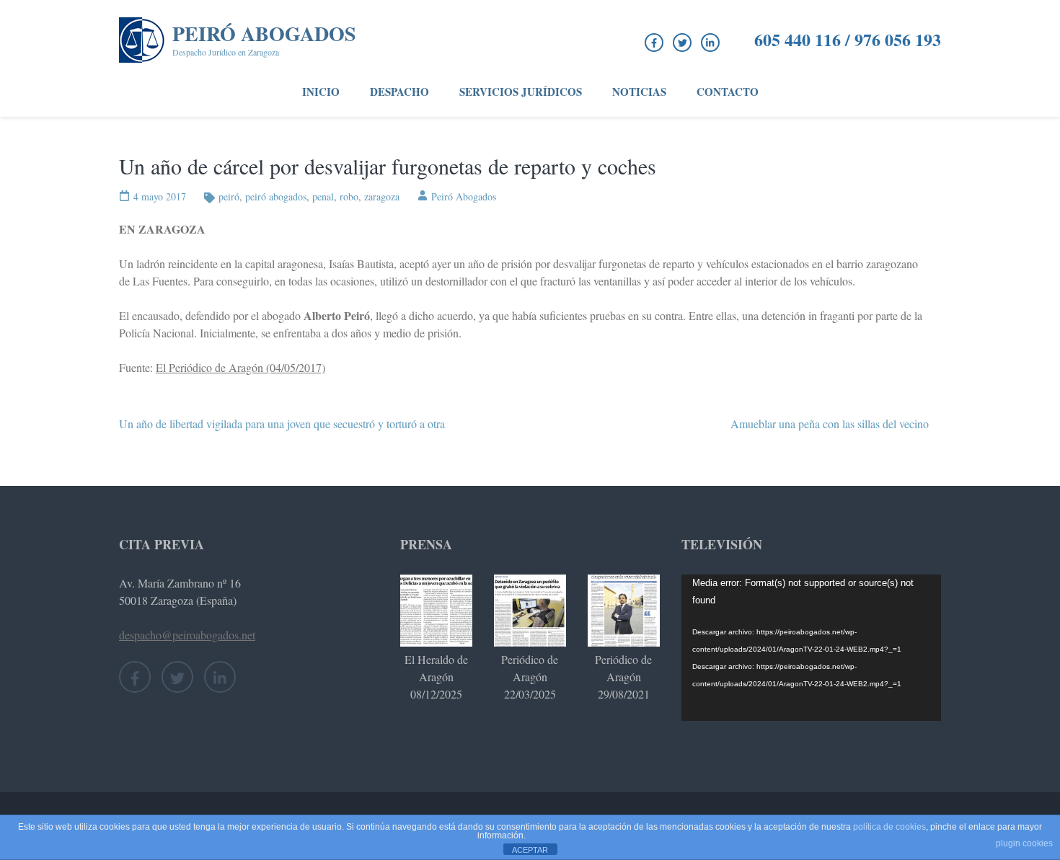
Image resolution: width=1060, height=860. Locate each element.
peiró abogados (275, 196)
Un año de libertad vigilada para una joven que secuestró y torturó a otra (282, 423)
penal (323, 196)
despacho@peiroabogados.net (187, 634)
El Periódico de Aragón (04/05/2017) (240, 367)
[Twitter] (682, 42)
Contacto (728, 91)
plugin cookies (1024, 843)
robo (349, 196)
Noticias (639, 91)
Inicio (321, 91)
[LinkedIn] (710, 42)
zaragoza (381, 196)
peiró (228, 196)
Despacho (399, 91)
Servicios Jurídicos (520, 91)
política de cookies (889, 827)
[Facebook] (654, 42)
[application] (811, 647)
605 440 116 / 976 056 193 (847, 39)
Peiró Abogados (264, 33)
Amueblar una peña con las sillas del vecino (829, 423)
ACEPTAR (530, 850)
